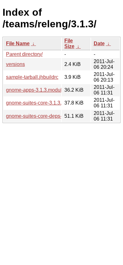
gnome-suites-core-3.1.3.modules (43, 102)
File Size (69, 43)
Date (99, 43)
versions (15, 64)
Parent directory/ (24, 54)
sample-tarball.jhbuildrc (32, 77)
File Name (18, 43)
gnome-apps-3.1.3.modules (36, 90)
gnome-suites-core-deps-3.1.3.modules (49, 116)
